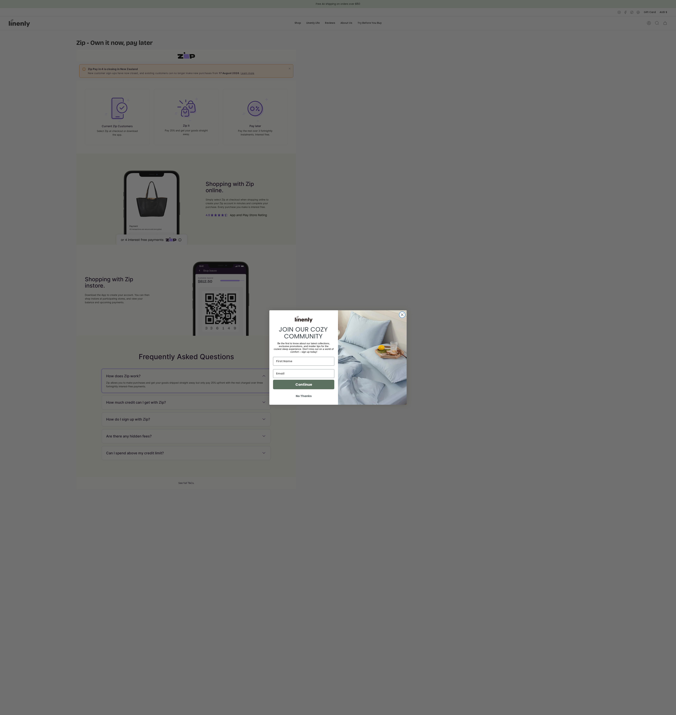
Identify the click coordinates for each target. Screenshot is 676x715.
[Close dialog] (402, 315)
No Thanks (304, 396)
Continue (303, 384)
